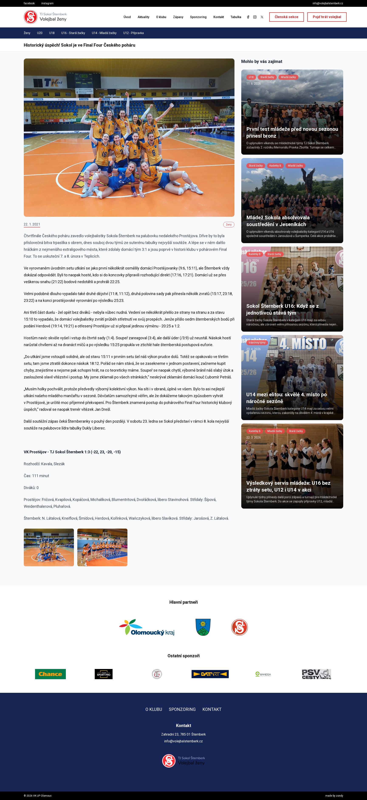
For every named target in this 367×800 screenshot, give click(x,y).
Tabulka (236, 17)
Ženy (27, 33)
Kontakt (218, 17)
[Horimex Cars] (316, 674)
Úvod (127, 17)
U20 (39, 33)
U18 (52, 33)
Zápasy (178, 17)
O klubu (161, 17)
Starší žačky (267, 77)
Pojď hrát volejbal (327, 17)
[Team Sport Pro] (50, 674)
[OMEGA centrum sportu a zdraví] (210, 674)
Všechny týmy (257, 342)
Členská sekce (286, 17)
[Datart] (157, 674)
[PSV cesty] (263, 674)
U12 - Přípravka (133, 33)
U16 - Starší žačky (73, 33)
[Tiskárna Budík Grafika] (103, 674)
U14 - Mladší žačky (104, 33)
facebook (29, 3)
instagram (47, 3)
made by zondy (334, 795)
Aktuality (143, 17)
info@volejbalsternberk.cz (328, 3)
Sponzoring (198, 17)
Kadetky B (275, 165)
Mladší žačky (288, 77)
